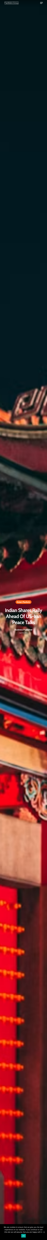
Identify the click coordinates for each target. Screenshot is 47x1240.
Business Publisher (23, 629)
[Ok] (44, 1232)
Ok (23, 1236)
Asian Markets (23, 602)
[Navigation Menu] (41, 3)
